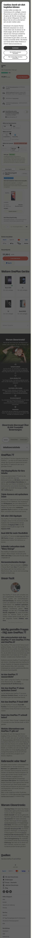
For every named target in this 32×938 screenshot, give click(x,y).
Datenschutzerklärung (15, 43)
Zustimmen (15, 48)
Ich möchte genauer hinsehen (15, 52)
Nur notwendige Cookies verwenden (15, 57)
